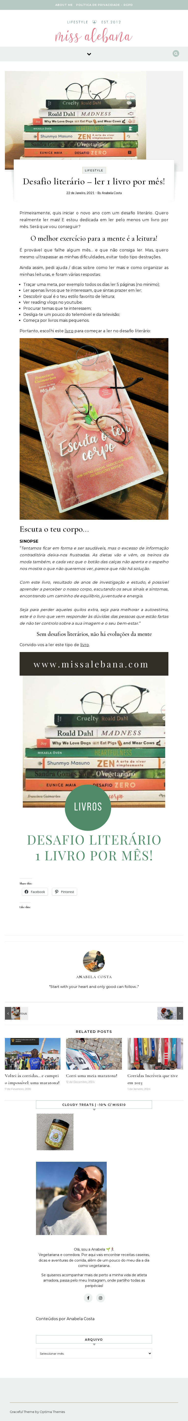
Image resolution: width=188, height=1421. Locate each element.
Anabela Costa (112, 193)
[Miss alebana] (94, 33)
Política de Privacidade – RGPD (104, 5)
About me (64, 5)
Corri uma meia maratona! (91, 1075)
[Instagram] (100, 1298)
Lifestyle (94, 170)
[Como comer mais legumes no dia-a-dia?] (16, 1013)
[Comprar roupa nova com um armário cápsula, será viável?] (172, 1013)
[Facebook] (88, 1298)
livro (69, 331)
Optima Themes (52, 1412)
